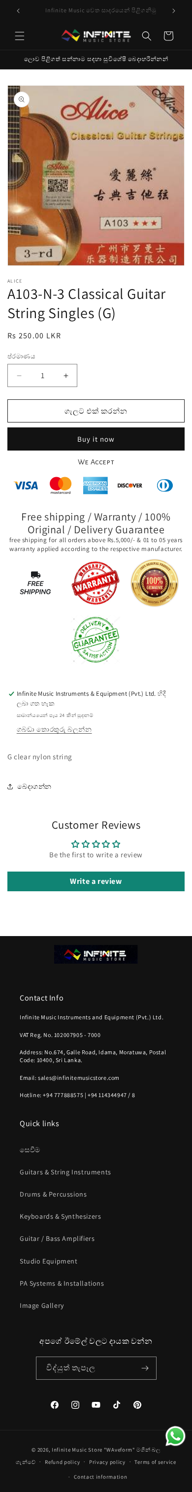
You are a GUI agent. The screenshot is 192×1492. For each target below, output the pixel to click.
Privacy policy (107, 1462)
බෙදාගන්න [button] (34, 786)
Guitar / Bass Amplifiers (57, 1238)
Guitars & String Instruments (65, 1172)
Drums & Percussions (53, 1194)
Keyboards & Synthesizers (60, 1216)
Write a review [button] (96, 881)
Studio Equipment (49, 1261)
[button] (20, 36)
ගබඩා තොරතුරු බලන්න (54, 729)
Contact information (100, 1476)
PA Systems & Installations (62, 1283)
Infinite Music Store (78, 1449)
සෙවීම (30, 1149)
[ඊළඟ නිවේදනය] (174, 11)
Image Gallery (42, 1305)
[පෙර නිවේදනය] (18, 11)
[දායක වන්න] (145, 1368)
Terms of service (155, 1462)
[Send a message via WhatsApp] (175, 1436)
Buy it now (96, 439)
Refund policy (62, 1462)
